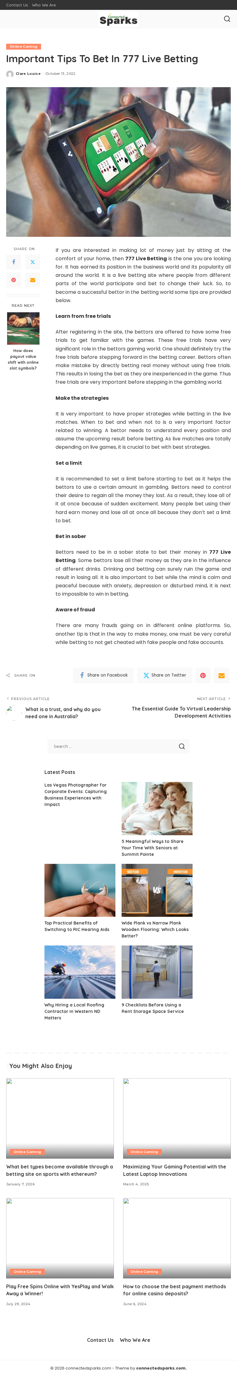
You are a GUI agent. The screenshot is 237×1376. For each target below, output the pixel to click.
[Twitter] (32, 262)
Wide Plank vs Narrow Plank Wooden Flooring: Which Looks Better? (155, 929)
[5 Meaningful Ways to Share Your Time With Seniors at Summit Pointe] (157, 808)
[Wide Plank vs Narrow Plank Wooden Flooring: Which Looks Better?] (157, 890)
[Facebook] (13, 262)
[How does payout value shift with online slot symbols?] (23, 328)
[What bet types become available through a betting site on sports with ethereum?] (60, 1118)
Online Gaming (23, 46)
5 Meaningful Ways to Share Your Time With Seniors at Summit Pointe (153, 848)
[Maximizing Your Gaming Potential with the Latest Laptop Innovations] (177, 1118)
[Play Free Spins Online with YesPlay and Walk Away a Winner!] (60, 1238)
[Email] (32, 280)
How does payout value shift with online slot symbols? (23, 359)
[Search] (227, 19)
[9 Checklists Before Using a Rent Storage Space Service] (157, 972)
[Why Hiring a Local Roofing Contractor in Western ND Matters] (79, 972)
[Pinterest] (13, 280)
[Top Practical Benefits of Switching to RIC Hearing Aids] (79, 890)
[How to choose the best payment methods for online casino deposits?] (177, 1238)
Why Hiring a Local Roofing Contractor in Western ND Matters (74, 1011)
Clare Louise (28, 73)
